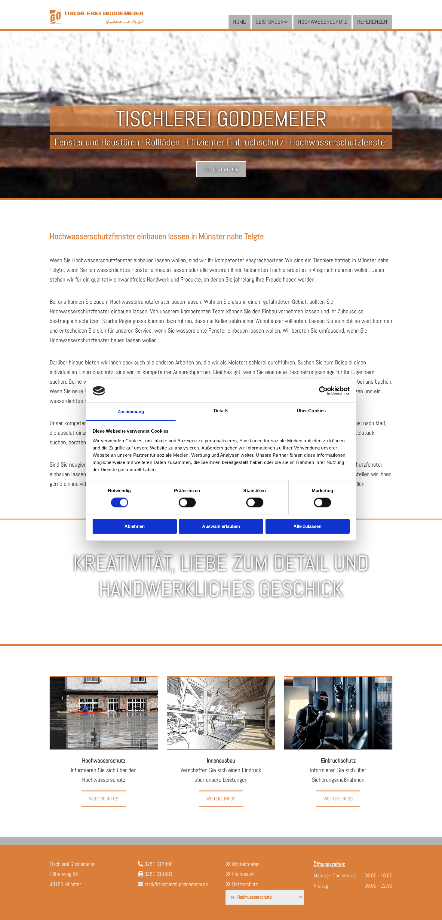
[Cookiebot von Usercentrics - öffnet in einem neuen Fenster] (323, 390)
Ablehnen (134, 526)
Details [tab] (221, 410)
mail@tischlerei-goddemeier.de (176, 884)
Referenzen (372, 22)
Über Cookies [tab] (311, 410)
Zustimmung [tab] (131, 411)
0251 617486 (158, 864)
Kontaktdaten (245, 864)
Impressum (243, 873)
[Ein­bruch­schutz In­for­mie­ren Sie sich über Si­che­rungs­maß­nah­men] (338, 713)
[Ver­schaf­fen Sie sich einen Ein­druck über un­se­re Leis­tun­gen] (221, 713)
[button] (221, 169)
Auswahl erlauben (221, 526)
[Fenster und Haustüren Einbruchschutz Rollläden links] (286, 22)
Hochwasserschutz (322, 22)
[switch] (187, 502)
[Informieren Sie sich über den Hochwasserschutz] (104, 713)
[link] (272, 22)
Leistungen (270, 22)
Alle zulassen (307, 526)
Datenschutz (245, 884)
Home (239, 22)
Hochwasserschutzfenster (140, 302)
